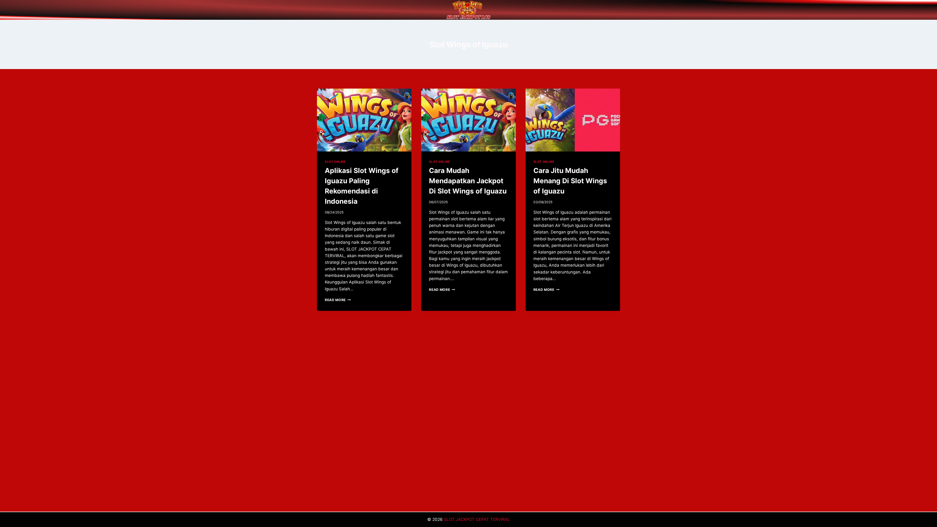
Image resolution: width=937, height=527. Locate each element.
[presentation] (364, 120)
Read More (338, 300)
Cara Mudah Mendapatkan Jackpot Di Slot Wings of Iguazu (468, 180)
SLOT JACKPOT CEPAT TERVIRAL (477, 519)
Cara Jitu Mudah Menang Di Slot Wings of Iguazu (570, 180)
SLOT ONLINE (335, 161)
